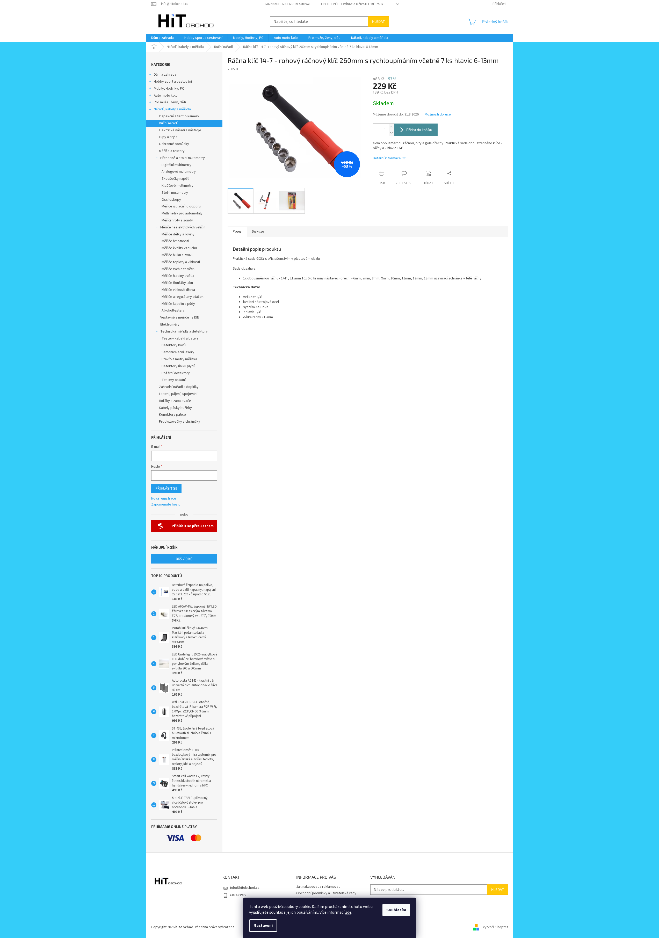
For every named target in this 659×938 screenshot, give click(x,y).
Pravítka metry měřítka (179, 359)
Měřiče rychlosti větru (178, 269)
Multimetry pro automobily (182, 213)
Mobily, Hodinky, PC (169, 88)
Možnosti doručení (439, 114)
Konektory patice (172, 414)
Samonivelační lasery (178, 352)
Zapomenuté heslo (165, 504)
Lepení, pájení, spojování (178, 393)
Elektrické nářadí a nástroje (180, 130)
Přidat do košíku (419, 129)
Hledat (378, 21)
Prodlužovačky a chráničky (179, 421)
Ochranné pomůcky (174, 144)
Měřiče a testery (172, 151)
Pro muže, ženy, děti (170, 102)
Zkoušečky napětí (175, 178)
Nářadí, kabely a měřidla (172, 109)
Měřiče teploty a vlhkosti (181, 262)
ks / (184, 559)
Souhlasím (396, 910)
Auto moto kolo (166, 95)
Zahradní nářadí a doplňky (179, 386)
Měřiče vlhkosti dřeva (178, 289)
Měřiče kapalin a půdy (178, 303)
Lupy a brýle (168, 137)
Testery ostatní (174, 380)
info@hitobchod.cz (244, 887)
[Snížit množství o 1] (391, 133)
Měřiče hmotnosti (175, 241)
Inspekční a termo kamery (179, 116)
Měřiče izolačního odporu (181, 206)
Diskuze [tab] (258, 231)
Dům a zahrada (165, 74)
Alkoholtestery (173, 310)
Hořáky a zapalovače (175, 400)
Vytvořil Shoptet (495, 927)
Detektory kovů (174, 345)
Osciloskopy (171, 199)
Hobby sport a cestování (173, 81)
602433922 (238, 895)
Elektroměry (169, 324)
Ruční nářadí (168, 123)
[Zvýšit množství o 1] (391, 127)
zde (348, 912)
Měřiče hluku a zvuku (177, 255)
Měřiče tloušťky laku (177, 282)
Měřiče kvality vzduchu (179, 248)
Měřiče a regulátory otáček (183, 296)
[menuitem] (162, 38)
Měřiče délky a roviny (178, 234)
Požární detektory (176, 373)
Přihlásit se (166, 488)
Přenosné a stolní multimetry (182, 158)
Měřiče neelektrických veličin (182, 227)
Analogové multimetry (179, 171)
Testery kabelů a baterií (180, 338)
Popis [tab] (237, 231)
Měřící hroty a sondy (177, 220)
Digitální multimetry (176, 165)
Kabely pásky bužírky (175, 407)
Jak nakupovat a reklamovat (288, 4)
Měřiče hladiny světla (178, 275)
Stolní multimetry (175, 192)
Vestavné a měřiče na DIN (179, 317)
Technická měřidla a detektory (184, 331)
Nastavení (263, 925)
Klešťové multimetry (177, 185)
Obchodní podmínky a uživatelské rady (352, 4)
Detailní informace (387, 158)
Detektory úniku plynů (178, 366)
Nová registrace (163, 498)
